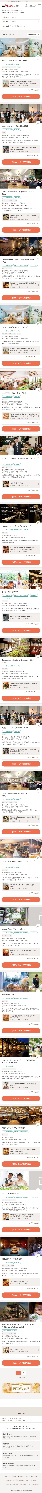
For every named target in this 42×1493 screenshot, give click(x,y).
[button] (21, 1435)
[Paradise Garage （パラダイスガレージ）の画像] (21, 513)
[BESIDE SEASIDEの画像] (21, 982)
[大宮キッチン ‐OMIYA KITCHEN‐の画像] (21, 1115)
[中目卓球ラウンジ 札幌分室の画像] (21, 1246)
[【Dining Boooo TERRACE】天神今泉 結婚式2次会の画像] (21, 246)
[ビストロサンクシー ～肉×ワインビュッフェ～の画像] (21, 445)
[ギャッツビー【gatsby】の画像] (21, 579)
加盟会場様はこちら (22, 1480)
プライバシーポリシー (31, 1476)
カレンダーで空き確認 (22, 96)
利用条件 (20, 1476)
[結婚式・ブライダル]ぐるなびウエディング (13, 1418)
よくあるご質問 (33, 1484)
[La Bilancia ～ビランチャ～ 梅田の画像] (21, 380)
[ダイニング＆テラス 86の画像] (21, 1181)
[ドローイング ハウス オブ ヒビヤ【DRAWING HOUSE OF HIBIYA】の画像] (21, 1047)
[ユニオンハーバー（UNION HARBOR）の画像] (21, 113)
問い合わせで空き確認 (22, 562)
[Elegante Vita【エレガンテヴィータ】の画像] (21, 47)
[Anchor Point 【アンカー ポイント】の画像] (21, 916)
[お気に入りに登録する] (38, 57)
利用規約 (14, 1476)
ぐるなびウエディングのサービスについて (15, 1484)
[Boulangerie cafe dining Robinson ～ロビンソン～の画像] (21, 647)
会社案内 (7, 1476)
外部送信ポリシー (11, 1480)
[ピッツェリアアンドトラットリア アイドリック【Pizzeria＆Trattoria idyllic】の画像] (21, 1312)
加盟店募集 (33, 1480)
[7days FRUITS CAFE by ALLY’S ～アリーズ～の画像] (21, 848)
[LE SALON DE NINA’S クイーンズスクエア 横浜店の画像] (21, 179)
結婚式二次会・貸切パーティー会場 (11, 1420)
